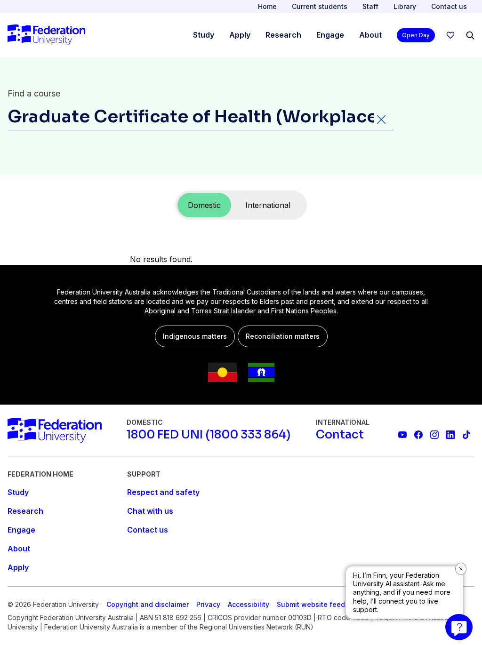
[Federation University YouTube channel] (402, 435)
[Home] (46, 35)
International (267, 205)
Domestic (204, 205)
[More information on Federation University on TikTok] (466, 435)
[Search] (470, 35)
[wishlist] (450, 35)
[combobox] (200, 118)
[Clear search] (381, 119)
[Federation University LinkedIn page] (450, 435)
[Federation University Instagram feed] (434, 435)
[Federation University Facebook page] (418, 435)
